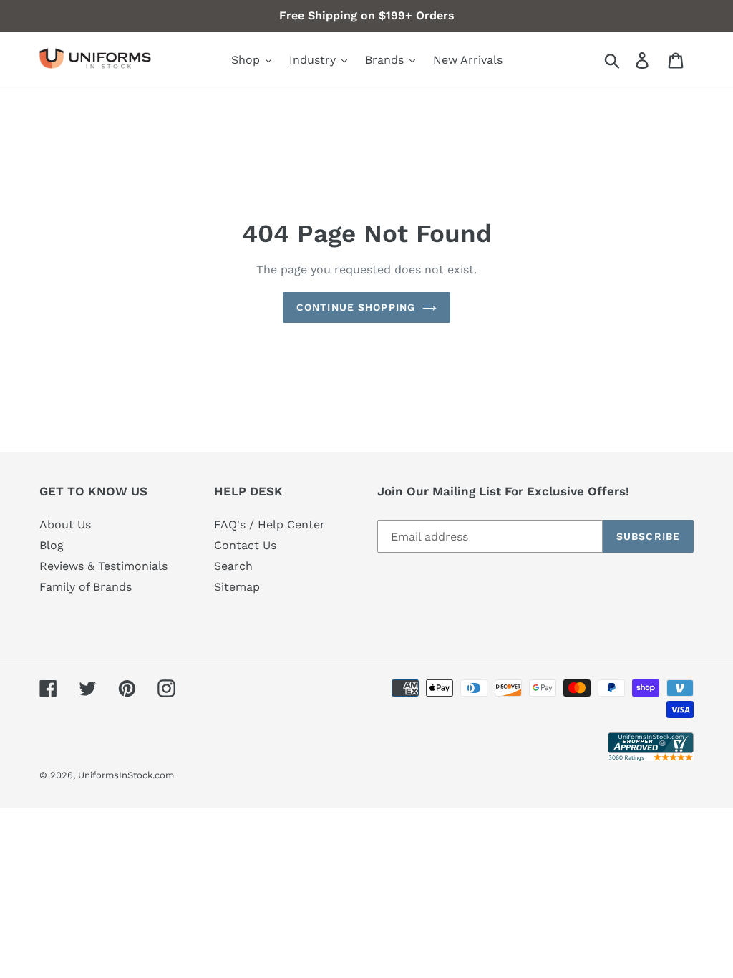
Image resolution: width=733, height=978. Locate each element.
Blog (51, 545)
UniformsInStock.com (126, 775)
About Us (65, 524)
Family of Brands (85, 587)
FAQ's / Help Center (269, 524)
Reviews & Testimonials (103, 566)
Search (233, 566)
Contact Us (245, 545)
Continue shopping (355, 307)
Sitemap (237, 587)
